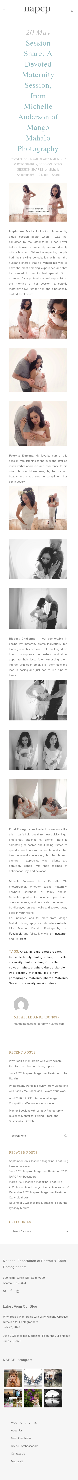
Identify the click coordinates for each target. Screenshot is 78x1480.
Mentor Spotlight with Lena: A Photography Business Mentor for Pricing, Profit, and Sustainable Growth (36, 1116)
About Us (17, 1430)
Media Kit (17, 1461)
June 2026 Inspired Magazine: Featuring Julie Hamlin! (37, 1335)
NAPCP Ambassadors (24, 1445)
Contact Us (18, 1453)
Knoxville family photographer (30, 957)
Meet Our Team (21, 1438)
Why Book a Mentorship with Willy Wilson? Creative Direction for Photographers (35, 1319)
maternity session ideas (39, 983)
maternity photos (41, 978)
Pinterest (20, 938)
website (61, 923)
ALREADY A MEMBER (50, 159)
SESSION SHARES (30, 169)
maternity (36, 972)
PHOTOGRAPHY (25, 164)
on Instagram (58, 933)
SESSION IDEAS (50, 164)
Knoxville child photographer (40, 951)
